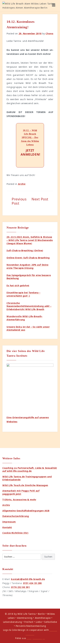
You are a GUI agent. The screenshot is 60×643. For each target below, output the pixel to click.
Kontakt (7, 527)
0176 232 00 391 (20, 587)
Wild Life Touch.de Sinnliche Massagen (25, 485)
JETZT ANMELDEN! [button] (30, 152)
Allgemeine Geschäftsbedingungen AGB (25, 510)
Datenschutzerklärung (15, 516)
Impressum (9, 521)
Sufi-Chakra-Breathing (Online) (25, 250)
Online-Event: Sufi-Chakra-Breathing (28, 257)
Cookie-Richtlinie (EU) (15, 532)
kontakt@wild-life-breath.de (28, 579)
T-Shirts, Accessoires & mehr (19, 499)
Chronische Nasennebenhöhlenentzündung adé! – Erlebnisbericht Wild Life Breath (29, 306)
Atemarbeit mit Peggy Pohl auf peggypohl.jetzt (20, 492)
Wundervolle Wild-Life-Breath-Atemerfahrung (25, 318)
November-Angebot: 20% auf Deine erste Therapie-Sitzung (27, 266)
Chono (49, 33)
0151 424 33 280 (32, 583)
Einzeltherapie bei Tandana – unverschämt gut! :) (23, 294)
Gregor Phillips (36, 638)
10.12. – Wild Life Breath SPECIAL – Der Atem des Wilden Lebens (30, 137)
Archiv (22, 183)
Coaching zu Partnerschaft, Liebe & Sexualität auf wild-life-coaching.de (29, 469)
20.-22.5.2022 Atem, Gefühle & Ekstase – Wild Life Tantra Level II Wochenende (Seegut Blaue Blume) (30, 240)
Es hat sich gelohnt (18, 285)
